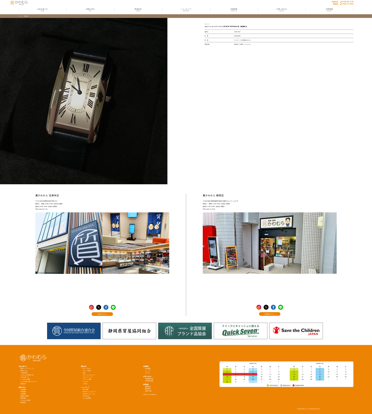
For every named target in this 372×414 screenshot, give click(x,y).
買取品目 (83, 366)
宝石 (84, 373)
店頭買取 (23, 389)
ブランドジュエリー (89, 375)
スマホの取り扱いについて (28, 381)
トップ (20, 16)
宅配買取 (23, 391)
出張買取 (23, 394)
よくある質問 (87, 398)
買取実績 (26, 16)
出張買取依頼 (149, 381)
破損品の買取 (24, 396)
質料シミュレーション (27, 368)
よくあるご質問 (25, 379)
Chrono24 (86, 396)
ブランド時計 (87, 371)
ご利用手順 (23, 373)
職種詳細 (148, 386)
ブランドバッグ (87, 377)
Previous (218, 373)
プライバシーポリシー (150, 394)
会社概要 (148, 368)
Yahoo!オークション (89, 394)
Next (355, 373)
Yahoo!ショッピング (89, 391)
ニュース (148, 371)
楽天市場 (85, 389)
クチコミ (148, 373)
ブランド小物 (87, 379)
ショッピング (85, 387)
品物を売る (22, 387)
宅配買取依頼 (149, 378)
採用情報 (146, 384)
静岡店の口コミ (270, 314)
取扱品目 (23, 384)
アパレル (85, 381)
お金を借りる (23, 366)
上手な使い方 (24, 377)
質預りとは (23, 371)
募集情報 (148, 389)
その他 (85, 384)
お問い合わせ (147, 376)
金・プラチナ (87, 368)
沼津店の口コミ (102, 314)
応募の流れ (148, 391)
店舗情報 (146, 366)
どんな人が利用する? (27, 375)
